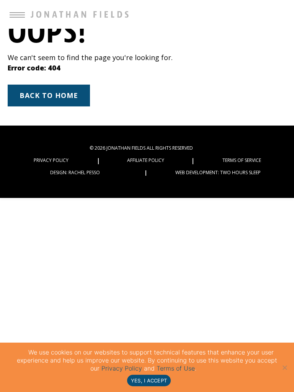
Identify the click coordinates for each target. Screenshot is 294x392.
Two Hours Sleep (240, 172)
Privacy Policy (51, 160)
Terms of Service (241, 160)
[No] (284, 367)
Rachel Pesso (84, 172)
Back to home (49, 95)
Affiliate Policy (145, 160)
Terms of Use (176, 368)
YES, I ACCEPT (149, 380)
